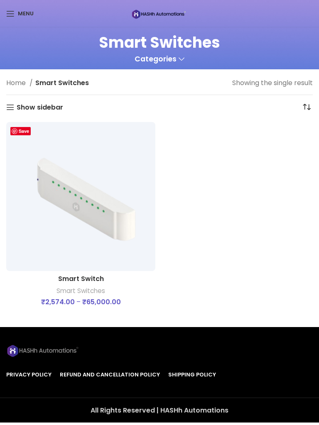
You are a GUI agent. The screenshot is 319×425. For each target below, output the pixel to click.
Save (24, 131)
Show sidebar (40, 107)
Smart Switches (80, 290)
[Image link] (43, 349)
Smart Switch (81, 278)
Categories (156, 59)
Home (16, 83)
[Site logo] (159, 13)
